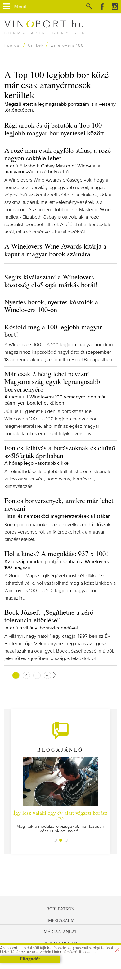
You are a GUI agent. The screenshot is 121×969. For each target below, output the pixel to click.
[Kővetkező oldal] (54, 675)
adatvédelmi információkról (55, 952)
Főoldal (12, 45)
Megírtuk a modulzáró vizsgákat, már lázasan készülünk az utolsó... (60, 821)
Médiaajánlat (60, 931)
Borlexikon (60, 909)
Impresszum (60, 920)
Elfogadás (30, 959)
